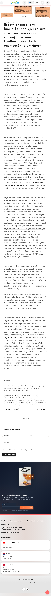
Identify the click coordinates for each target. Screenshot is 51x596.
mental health (41, 402)
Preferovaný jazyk (5, 502)
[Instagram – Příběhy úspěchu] (27, 589)
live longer (32, 402)
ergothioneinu (10, 337)
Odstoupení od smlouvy (31, 585)
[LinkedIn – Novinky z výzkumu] (23, 589)
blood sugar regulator (10, 395)
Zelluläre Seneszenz (37, 405)
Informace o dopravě (42, 582)
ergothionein (10, 71)
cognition (34, 395)
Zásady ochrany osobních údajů (10, 582)
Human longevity (39, 400)
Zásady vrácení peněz (32, 582)
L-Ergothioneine (23, 402)
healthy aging (20, 400)
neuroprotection (25, 405)
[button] (1, 2)
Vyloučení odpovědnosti (19, 585)
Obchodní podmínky (22, 582)
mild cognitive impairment (12, 405)
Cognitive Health (9, 398)
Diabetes (18, 398)
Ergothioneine (27, 398)
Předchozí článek (12, 409)
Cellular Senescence (24, 395)
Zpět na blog (26, 419)
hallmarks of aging (10, 400)
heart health (30, 400)
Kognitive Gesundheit (10, 402)
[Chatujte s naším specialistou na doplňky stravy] (47, 592)
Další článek (41, 409)
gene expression (37, 398)
